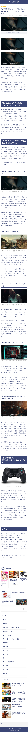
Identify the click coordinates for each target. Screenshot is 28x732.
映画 (5, 673)
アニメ (6, 650)
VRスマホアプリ (8, 631)
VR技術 (6, 646)
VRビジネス (7, 635)
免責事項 (19, 728)
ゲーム (6, 654)
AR (5, 620)
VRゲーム (3, 6)
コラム (6, 658)
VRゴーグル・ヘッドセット (11, 627)
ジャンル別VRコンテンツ (11, 661)
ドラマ (6, 669)
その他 (6, 665)
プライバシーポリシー (11, 728)
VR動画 (6, 642)
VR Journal (14, 2)
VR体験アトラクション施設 (11, 639)
